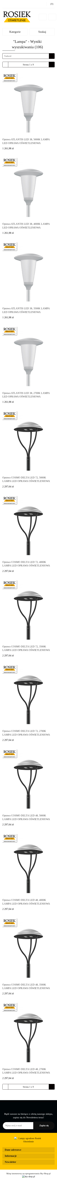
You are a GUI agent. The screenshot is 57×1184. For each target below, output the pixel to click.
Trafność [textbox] (8, 56)
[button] (28, 1150)
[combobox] (28, 56)
